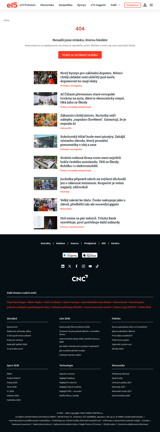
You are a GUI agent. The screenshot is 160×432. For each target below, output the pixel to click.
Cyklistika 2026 (13, 400)
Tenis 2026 (12, 386)
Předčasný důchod (120, 373)
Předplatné (90, 243)
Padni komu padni (120, 340)
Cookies (145, 420)
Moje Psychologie (16, 302)
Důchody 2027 (118, 386)
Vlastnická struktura (42, 424)
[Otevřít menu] (151, 5)
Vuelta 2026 (144, 307)
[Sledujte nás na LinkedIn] (62, 266)
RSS (104, 243)
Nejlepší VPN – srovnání (70, 391)
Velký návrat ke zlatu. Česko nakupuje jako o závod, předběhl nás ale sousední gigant (92, 202)
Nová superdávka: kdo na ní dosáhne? (129, 326)
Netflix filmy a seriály (69, 395)
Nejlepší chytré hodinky (70, 386)
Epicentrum (12, 326)
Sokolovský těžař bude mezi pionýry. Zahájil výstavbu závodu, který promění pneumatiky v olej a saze (92, 141)
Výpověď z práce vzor (122, 344)
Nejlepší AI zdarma (68, 382)
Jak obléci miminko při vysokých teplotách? (79, 346)
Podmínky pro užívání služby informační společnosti (76, 420)
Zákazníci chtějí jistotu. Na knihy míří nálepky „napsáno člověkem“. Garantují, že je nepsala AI (93, 119)
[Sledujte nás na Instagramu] (83, 266)
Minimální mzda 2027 (122, 391)
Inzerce (75, 243)
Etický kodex (109, 424)
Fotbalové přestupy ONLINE (67, 307)
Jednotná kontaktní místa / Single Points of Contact (77, 424)
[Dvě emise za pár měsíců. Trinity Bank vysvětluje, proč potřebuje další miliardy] (45, 222)
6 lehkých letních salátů (70, 354)
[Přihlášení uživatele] (145, 5)
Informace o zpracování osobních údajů (121, 420)
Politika (116, 318)
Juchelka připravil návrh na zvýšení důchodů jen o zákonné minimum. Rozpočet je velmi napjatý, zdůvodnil (93, 183)
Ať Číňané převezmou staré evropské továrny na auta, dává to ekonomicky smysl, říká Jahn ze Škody (92, 98)
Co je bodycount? (15, 348)
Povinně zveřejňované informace (133, 424)
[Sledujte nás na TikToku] (97, 266)
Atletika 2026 (13, 395)
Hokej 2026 (12, 382)
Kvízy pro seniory (15, 340)
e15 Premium (27, 5)
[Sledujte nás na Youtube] (90, 266)
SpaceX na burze (67, 373)
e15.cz (6, 20)
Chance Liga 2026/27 (124, 307)
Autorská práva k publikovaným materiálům (29, 420)
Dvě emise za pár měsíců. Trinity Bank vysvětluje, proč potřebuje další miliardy (90, 220)
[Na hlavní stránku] (12, 5)
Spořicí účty (117, 378)
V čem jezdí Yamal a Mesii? (19, 335)
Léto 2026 (64, 318)
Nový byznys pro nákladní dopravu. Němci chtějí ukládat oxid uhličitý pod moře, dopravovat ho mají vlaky (91, 77)
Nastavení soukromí (21, 424)
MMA (9, 373)
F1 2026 (10, 391)
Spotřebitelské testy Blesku (96, 302)
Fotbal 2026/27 (14, 378)
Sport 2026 (13, 365)
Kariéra (115, 243)
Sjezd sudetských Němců (123, 331)
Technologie (66, 365)
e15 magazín (98, 5)
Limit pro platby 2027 (122, 382)
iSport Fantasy (71, 302)
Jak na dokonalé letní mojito (72, 350)
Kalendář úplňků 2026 (17, 344)
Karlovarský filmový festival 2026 (74, 326)
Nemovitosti (120, 302)
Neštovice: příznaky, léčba (19, 331)
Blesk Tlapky (35, 302)
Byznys (81, 5)
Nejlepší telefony (67, 378)
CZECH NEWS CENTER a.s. (91, 413)
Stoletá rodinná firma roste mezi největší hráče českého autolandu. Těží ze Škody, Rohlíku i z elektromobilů (90, 162)
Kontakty (46, 243)
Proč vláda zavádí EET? (122, 335)
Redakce (60, 243)
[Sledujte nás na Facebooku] (76, 266)
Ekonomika (47, 5)
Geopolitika (65, 5)
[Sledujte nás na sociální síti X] (69, 266)
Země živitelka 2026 (121, 395)
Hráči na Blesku (52, 302)
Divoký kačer (118, 348)
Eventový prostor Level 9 (97, 307)
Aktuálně (12, 318)
